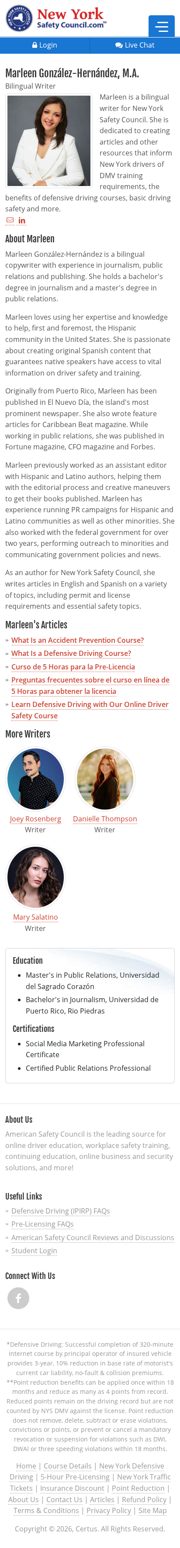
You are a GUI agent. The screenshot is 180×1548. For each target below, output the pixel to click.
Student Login (34, 1250)
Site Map (152, 1510)
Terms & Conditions (46, 1510)
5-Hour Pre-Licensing (75, 1477)
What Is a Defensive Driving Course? (71, 653)
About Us (23, 1499)
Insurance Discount (72, 1488)
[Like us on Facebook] (18, 1298)
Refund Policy (144, 1499)
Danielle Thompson (105, 819)
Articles (102, 1499)
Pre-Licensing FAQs (42, 1224)
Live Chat (140, 45)
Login (48, 45)
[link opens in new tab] (21, 220)
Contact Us (64, 1499)
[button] (162, 26)
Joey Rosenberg (35, 819)
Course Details (68, 1466)
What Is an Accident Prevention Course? (77, 640)
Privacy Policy (109, 1510)
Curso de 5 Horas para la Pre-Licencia (73, 667)
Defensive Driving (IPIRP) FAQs (60, 1211)
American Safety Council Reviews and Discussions (92, 1237)
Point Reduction (138, 1488)
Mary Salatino (35, 917)
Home (26, 1466)
